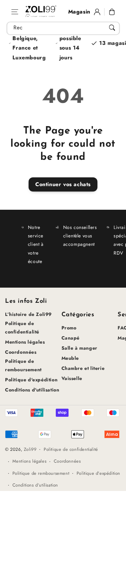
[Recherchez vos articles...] (111, 27)
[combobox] (63, 28)
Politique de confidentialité (22, 327)
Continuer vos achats (63, 184)
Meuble (70, 358)
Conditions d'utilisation (32, 389)
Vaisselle (71, 378)
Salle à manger (79, 348)
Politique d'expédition (31, 379)
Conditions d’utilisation (35, 485)
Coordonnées (21, 352)
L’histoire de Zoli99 (28, 314)
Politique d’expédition (98, 473)
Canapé (70, 337)
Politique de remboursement (23, 365)
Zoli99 (30, 449)
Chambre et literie (83, 368)
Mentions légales (25, 342)
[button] (14, 11)
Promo (69, 327)
